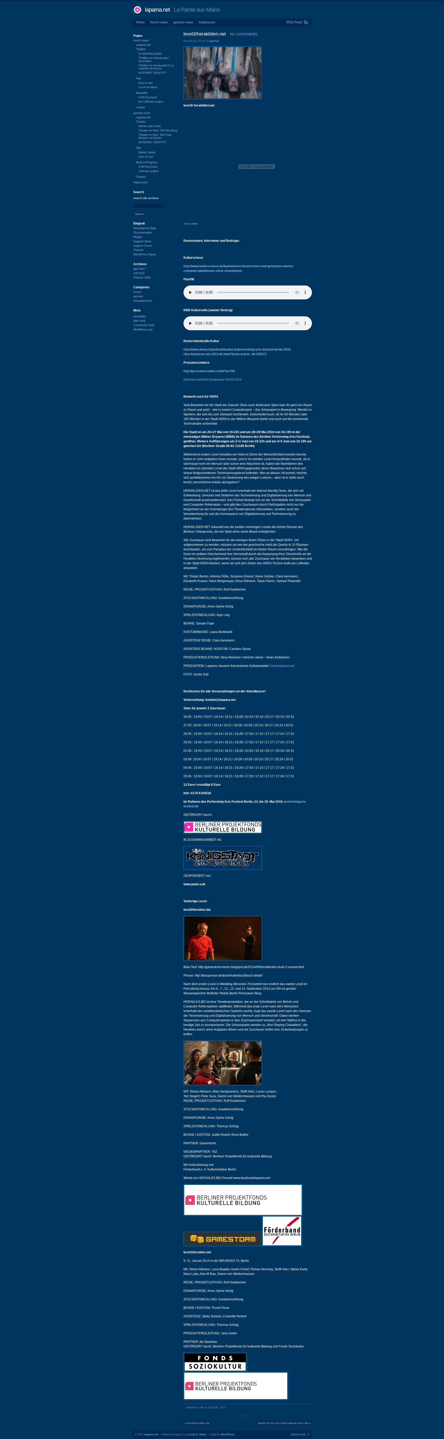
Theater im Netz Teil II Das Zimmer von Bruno (155, 136)
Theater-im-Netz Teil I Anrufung (157, 130)
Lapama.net (143, 44)
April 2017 (139, 268)
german (214, 40)
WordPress (228, 1434)
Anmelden (139, 316)
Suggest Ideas (142, 241)
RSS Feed (294, 22)
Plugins (137, 236)
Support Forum (142, 245)
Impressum (207, 22)
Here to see (145, 156)
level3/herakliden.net (204, 34)
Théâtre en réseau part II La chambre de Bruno (155, 67)
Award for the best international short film (283, 1423)
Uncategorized (142, 300)
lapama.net (157, 9)
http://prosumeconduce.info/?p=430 (209, 371)
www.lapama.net (282, 666)
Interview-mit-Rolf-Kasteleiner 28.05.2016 (212, 379)
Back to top (298, 1434)
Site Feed (139, 320)
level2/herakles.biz (198, 1423)
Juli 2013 (138, 273)
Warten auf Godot (149, 126)
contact (140, 107)
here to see (145, 82)
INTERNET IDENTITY (152, 72)
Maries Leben (146, 152)
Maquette (141, 92)
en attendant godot (150, 53)
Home (140, 22)
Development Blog (144, 228)
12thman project (148, 171)
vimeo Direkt (190, 223)
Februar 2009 (141, 277)
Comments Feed (143, 325)
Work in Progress (147, 162)
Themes (138, 250)
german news (183, 22)
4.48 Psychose (147, 97)
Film (138, 78)
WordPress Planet (144, 254)
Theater (141, 121)
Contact (141, 176)
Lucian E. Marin (196, 1434)
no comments (243, 34)
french (137, 291)
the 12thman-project (150, 101)
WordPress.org (142, 329)
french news (159, 22)
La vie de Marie (148, 87)
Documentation (142, 232)
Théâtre (141, 49)
